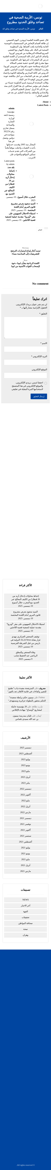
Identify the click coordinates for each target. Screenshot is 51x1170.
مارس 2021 (25, 871)
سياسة (24, 1028)
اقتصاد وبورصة (24, 1035)
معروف (42, 688)
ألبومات (24, 1046)
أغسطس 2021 (25, 842)
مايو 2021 (25, 859)
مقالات (24, 1078)
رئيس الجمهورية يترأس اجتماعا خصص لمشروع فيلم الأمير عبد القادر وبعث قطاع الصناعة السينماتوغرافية (25, 492)
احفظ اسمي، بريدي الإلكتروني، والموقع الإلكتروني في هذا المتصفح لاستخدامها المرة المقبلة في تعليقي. (27, 385)
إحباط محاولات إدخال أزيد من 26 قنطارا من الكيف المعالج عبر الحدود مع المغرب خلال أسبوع (25, 430)
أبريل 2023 (25, 777)
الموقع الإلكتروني (39, 369)
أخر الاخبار (25, 905)
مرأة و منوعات (24, 1074)
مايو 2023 (25, 771)
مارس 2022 (25, 812)
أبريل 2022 (25, 806)
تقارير (24, 1060)
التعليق (43, 314)
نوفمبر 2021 (25, 824)
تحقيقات (25, 917)
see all (11, 167)
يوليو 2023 (25, 759)
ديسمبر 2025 (25, 747)
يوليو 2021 (25, 847)
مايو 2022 (25, 800)
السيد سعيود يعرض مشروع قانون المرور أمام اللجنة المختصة (23, 206)
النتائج (31, 567)
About (45, 102)
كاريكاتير (24, 1039)
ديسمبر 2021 (25, 818)
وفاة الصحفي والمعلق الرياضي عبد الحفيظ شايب (25, 654)
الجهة (25, 911)
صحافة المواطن (25, 923)
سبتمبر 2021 (25, 836)
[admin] (31, 124)
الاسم (43, 343)
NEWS (25, 900)
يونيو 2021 (25, 853)
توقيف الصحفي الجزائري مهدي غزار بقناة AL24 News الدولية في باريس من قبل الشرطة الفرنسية (25, 467)
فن (24, 1070)
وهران (25, 935)
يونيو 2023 (25, 765)
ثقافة (24, 1042)
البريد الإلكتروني (39, 356)
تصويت (20, 567)
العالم (40, 230)
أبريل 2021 (25, 865)
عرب (24, 1067)
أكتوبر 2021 (26, 830)
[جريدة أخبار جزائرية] (40, 6)
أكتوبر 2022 (26, 794)
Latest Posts (42, 105)
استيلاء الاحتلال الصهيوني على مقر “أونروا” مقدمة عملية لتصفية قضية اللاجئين (20, 216)
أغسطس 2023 (25, 753)
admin (11, 108)
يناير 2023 (25, 783)
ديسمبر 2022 (25, 789)
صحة (25, 929)
